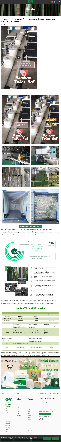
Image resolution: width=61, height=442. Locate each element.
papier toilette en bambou (38, 94)
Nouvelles (32, 12)
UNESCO (18, 417)
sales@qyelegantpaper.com (46, 402)
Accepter (47, 438)
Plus (9, 431)
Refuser (55, 438)
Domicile (28, 12)
